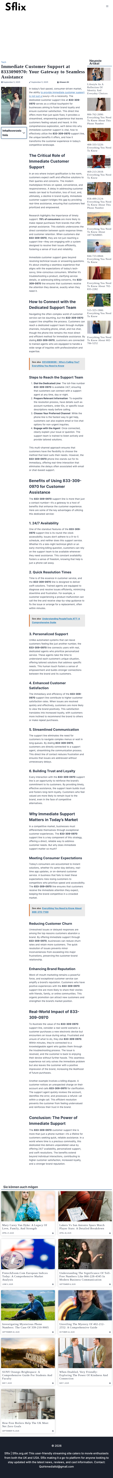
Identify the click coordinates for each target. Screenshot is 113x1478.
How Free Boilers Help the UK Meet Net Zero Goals (25, 1424)
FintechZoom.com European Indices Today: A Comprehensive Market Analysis (25, 1276)
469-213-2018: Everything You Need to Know (99, 174)
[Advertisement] (56, 33)
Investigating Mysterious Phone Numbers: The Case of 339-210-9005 (25, 1326)
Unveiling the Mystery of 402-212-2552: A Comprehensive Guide (82, 1326)
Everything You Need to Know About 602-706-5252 (99, 340)
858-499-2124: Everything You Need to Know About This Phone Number (99, 203)
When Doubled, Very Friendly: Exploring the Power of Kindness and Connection (83, 1375)
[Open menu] (107, 6)
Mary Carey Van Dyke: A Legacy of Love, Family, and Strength (24, 1227)
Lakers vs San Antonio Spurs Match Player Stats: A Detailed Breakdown (82, 1227)
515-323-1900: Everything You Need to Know (99, 313)
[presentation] (99, 74)
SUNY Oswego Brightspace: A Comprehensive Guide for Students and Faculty (27, 1375)
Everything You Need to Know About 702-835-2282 (99, 286)
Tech (3, 62)
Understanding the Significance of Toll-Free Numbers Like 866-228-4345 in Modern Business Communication (85, 1276)
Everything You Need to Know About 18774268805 (99, 231)
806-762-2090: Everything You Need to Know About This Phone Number (99, 119)
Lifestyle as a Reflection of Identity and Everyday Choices (97, 89)
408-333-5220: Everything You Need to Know (99, 147)
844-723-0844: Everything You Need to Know (99, 259)
